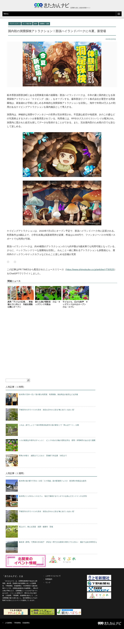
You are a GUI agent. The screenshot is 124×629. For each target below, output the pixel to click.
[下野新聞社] (99, 585)
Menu (6, 14)
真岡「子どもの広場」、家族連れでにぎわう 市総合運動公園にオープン (20, 304)
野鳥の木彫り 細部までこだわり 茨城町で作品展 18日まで (43, 456)
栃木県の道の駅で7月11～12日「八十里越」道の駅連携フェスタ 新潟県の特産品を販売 (52, 481)
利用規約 (48, 579)
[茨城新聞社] (99, 591)
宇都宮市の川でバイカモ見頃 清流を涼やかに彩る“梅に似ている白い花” (46, 410)
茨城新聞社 (26, 623)
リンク (47, 582)
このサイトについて (53, 576)
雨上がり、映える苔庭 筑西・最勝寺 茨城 (36, 527)
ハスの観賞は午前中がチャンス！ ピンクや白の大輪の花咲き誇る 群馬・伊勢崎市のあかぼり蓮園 (57, 440)
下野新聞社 (17, 623)
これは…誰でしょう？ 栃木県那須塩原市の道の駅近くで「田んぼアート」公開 (49, 425)
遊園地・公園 (44, 24)
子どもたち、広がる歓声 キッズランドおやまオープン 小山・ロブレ (75, 304)
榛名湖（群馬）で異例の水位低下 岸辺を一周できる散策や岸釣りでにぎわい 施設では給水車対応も (58, 542)
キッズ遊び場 (27, 24)
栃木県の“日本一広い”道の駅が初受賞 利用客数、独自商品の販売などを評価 (48, 394)
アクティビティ (15, 24)
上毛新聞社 (8, 623)
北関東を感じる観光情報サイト (80, 8)
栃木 (35, 24)
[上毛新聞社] (99, 579)
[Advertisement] (62, 340)
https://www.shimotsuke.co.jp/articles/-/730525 (90, 269)
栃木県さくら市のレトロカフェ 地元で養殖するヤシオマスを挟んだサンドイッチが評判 (53, 496)
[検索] (28, 380)
